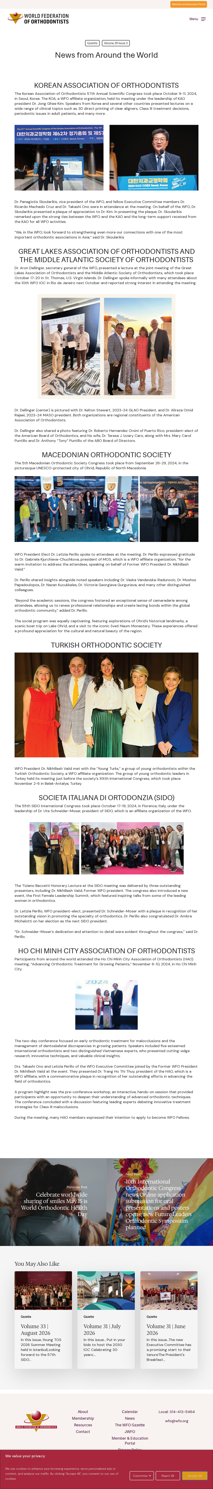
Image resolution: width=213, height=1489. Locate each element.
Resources (83, 1425)
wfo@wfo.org (176, 1420)
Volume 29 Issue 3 (116, 43)
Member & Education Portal (130, 1441)
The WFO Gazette (130, 1425)
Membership (83, 1418)
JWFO (130, 1431)
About (83, 1411)
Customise (140, 1476)
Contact (83, 1431)
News (130, 1418)
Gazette (92, 43)
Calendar (130, 1411)
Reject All (168, 1476)
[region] (106, 1469)
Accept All (195, 1476)
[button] (197, 18)
